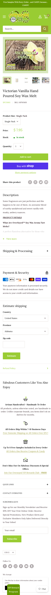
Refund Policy (9, 368)
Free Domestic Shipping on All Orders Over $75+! (25, 433)
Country (7, 312)
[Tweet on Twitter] (41, 182)
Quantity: (7, 146)
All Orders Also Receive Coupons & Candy (25, 451)
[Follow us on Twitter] (10, 566)
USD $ (6, 552)
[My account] (40, 16)
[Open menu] (4, 17)
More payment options (25, 172)
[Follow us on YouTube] (26, 566)
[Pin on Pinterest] (35, 182)
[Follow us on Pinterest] (21, 566)
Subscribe (12, 538)
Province (7, 325)
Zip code (7, 338)
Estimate (11, 355)
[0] (46, 16)
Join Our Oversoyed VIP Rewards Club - (25, 472)
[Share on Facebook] (30, 182)
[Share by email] (46, 182)
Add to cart (25, 156)
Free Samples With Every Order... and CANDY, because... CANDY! (25, 3)
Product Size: (15, 116)
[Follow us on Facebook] (5, 566)
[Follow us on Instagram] (16, 566)
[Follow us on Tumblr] (32, 566)
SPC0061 (6, 102)
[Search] (44, 29)
